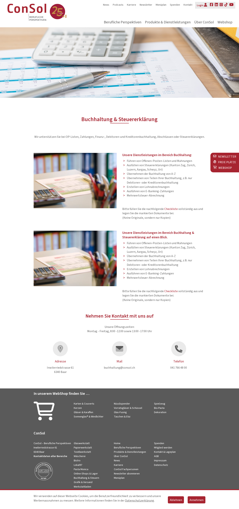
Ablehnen (176, 500)
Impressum (160, 460)
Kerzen (78, 408)
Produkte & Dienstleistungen (168, 22)
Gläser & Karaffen (83, 412)
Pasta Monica (81, 469)
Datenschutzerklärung (139, 501)
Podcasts (118, 5)
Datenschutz (161, 465)
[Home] (44, 13)
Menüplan (161, 5)
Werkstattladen (82, 487)
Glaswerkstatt (82, 443)
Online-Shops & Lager (86, 474)
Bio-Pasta (159, 408)
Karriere (131, 5)
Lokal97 (78, 465)
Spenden (175, 5)
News (106, 5)
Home (117, 443)
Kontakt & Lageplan (165, 452)
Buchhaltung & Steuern (86, 478)
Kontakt (188, 5)
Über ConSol (204, 22)
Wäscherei (80, 456)
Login (200, 5)
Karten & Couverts (84, 404)
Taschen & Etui (122, 417)
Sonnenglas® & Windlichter (88, 417)
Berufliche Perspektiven (122, 22)
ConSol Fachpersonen (126, 469)
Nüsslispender (122, 404)
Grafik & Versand (83, 482)
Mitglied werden (163, 448)
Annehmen (197, 500)
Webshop (225, 22)
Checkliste (171, 209)
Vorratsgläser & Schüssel (128, 408)
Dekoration (160, 412)
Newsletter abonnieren (127, 474)
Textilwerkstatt (82, 452)
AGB (156, 456)
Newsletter (146, 5)
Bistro (77, 460)
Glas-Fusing (120, 412)
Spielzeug (159, 404)
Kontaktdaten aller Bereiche (50, 456)
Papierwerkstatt (83, 448)
